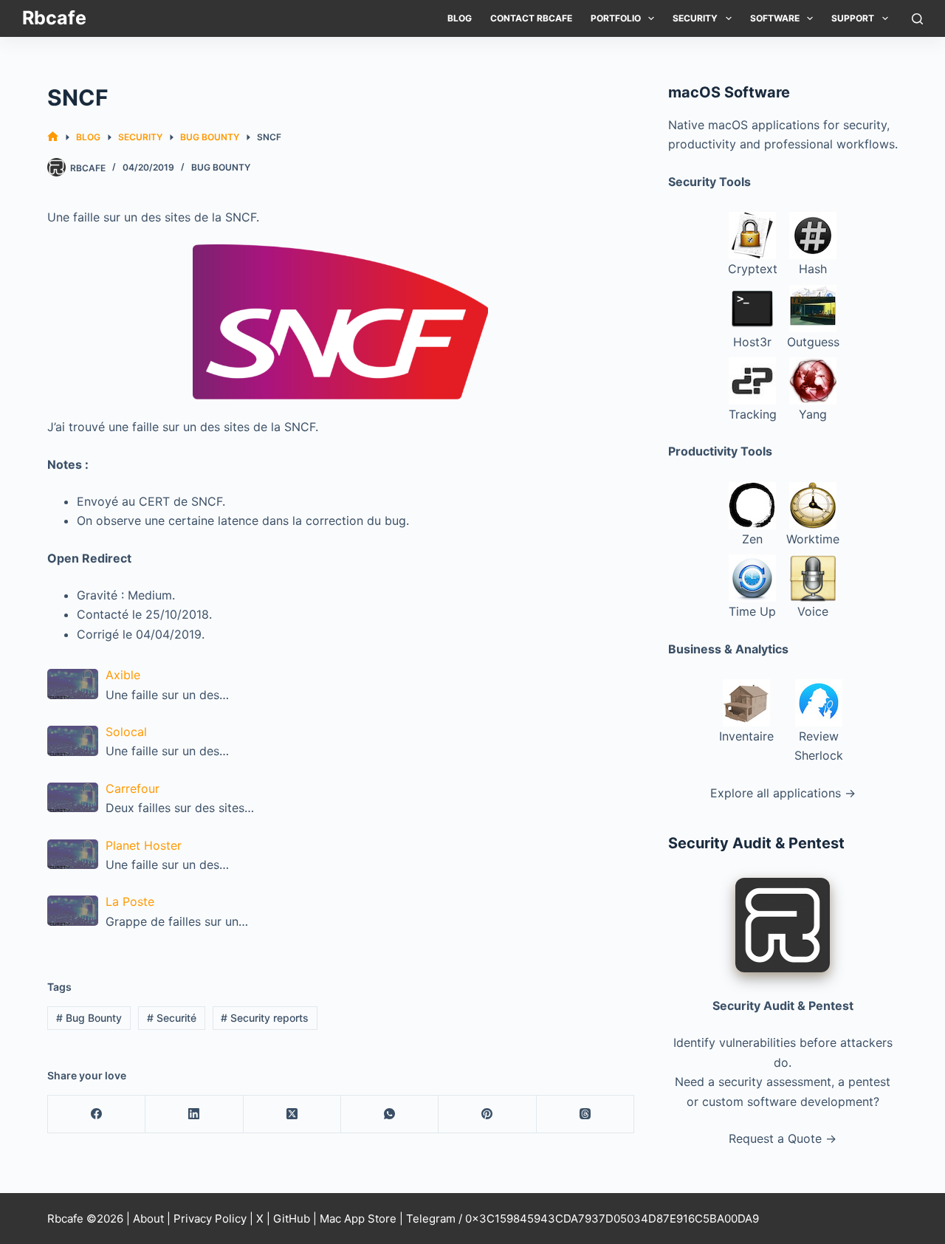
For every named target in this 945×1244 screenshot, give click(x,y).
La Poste (130, 901)
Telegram (431, 1219)
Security (695, 18)
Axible (123, 674)
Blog (459, 18)
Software (775, 18)
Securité (171, 1017)
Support (852, 18)
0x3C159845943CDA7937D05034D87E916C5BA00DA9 (612, 1219)
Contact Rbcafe (531, 18)
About (148, 1219)
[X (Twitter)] (292, 1114)
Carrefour (132, 788)
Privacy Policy (210, 1219)
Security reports (265, 1017)
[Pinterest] (487, 1114)
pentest (869, 1081)
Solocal (126, 731)
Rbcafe (54, 18)
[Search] (917, 18)
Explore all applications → (783, 793)
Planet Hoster (144, 845)
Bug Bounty (220, 167)
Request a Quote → (782, 1138)
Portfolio (616, 18)
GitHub (291, 1219)
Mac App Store (358, 1219)
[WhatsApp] (390, 1114)
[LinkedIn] (194, 1114)
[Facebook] (96, 1114)
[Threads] (585, 1114)
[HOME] (52, 136)
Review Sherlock (818, 746)
